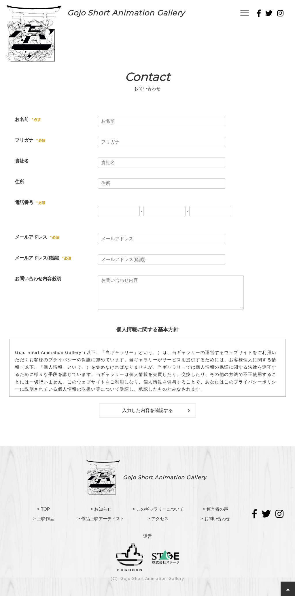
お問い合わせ (217, 518)
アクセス (160, 518)
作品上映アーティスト (102, 518)
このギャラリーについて (160, 509)
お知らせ (102, 509)
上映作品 (45, 518)
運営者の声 (217, 509)
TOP (45, 509)
